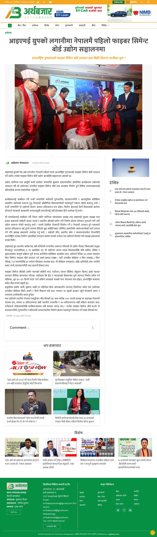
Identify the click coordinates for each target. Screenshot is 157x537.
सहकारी (82, 25)
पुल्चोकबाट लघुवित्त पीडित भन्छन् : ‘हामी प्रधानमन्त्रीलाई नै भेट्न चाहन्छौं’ (72, 382)
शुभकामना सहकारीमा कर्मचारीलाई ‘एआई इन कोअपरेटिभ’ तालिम (133, 235)
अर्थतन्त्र (35, 25)
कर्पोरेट (136, 491)
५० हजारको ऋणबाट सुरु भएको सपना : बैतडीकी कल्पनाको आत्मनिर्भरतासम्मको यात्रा (134, 464)
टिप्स (81, 501)
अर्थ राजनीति (102, 501)
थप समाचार (52, 345)
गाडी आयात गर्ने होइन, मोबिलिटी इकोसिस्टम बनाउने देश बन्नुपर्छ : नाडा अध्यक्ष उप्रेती (58, 464)
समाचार (82, 496)
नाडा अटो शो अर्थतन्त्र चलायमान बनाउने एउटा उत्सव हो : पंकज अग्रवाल (132, 191)
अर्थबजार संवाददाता (20, 163)
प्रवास (118, 500)
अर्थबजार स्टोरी (121, 495)
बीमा (93, 25)
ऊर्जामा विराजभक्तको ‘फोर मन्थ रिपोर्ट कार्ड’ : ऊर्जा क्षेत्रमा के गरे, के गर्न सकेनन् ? (26, 420)
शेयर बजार (119, 504)
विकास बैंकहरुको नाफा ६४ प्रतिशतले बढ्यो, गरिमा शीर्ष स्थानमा (132, 213)
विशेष (78, 433)
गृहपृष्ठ (81, 492)
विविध (104, 25)
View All (14, 512)
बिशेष (46, 25)
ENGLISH (118, 2)
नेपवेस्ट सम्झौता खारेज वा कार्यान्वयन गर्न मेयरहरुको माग (131, 202)
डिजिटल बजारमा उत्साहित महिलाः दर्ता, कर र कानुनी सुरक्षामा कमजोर (97, 462)
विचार (136, 500)
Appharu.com (113, 534)
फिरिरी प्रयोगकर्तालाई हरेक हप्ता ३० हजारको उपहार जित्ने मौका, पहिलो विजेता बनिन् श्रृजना (74, 420)
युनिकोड (133, 2)
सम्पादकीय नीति (51, 526)
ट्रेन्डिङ (114, 183)
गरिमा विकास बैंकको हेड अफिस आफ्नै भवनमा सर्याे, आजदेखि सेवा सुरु (130, 224)
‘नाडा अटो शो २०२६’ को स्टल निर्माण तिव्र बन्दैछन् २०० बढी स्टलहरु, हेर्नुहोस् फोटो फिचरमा (27, 382)
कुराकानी (69, 25)
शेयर (57, 25)
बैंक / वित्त (22, 25)
